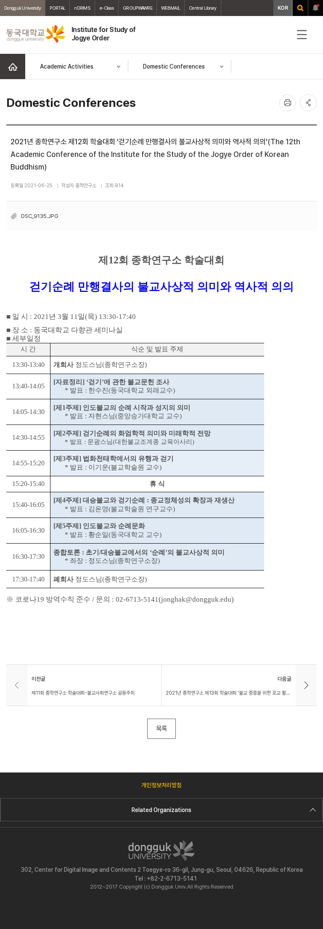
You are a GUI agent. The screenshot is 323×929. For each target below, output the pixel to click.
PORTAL (57, 8)
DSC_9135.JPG (39, 215)
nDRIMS (82, 8)
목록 (161, 729)
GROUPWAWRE (137, 8)
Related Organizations (161, 810)
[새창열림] (300, 8)
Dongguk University (22, 8)
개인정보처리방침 (161, 785)
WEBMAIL (170, 8)
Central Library (203, 8)
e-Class (107, 8)
